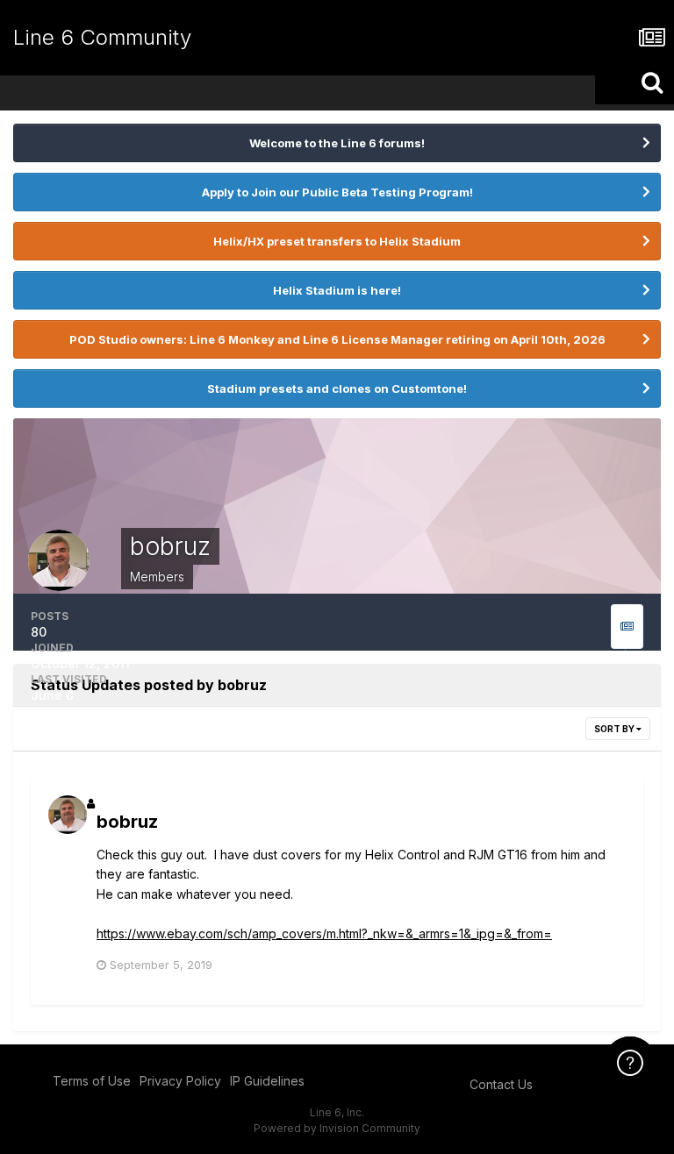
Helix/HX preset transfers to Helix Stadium (337, 241)
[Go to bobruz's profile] (67, 814)
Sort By (615, 728)
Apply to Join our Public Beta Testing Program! (337, 192)
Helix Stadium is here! (337, 290)
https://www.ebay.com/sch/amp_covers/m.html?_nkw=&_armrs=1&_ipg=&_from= (324, 933)
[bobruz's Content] (627, 626)
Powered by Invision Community (337, 1128)
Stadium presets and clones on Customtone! (337, 388)
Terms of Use (92, 1080)
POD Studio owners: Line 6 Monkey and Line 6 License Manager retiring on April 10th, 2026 (337, 339)
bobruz (127, 821)
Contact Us (501, 1084)
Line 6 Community (102, 37)
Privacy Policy (180, 1080)
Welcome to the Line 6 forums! (337, 143)
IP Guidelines (267, 1080)
